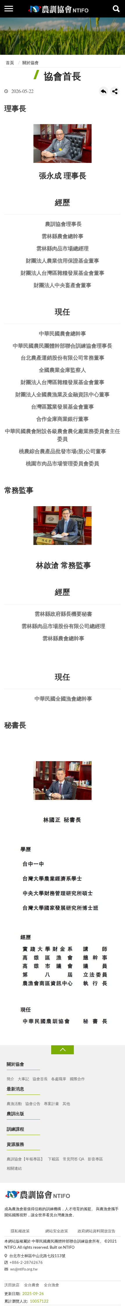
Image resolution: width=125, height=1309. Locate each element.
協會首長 (40, 1079)
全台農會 (31, 1285)
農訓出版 (15, 1114)
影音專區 (95, 1159)
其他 (66, 1104)
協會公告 (32, 1104)
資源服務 (15, 1144)
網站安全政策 (56, 1231)
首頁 (10, 63)
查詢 (116, 8)
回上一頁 (103, 91)
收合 (62, 1049)
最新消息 (15, 1089)
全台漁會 (51, 1285)
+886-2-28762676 (26, 1263)
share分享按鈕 (114, 91)
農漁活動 (14, 1104)
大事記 (23, 1079)
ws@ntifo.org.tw (24, 1269)
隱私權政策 (20, 1231)
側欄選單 (8, 8)
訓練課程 (15, 1129)
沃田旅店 (11, 1285)
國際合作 (77, 1079)
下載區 (53, 1159)
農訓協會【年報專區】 (25, 1159)
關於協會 (30, 63)
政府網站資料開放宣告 (96, 1231)
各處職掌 (58, 1079)
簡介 (10, 1079)
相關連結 (14, 1169)
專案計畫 (51, 1104)
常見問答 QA (73, 1159)
